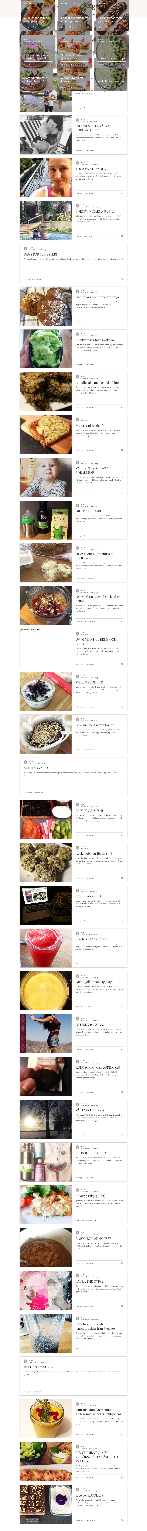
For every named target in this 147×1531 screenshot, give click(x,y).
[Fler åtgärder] (123, 120)
